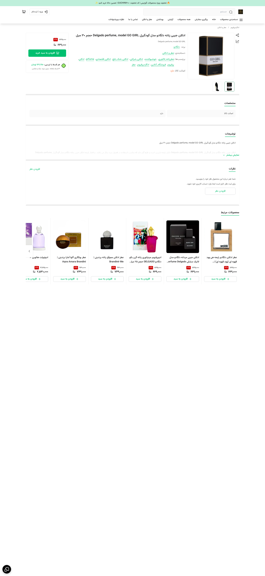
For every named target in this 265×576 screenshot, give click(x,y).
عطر (134, 65)
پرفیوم (171, 65)
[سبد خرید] (24, 12)
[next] (29, 251)
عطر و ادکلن (221, 27)
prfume (90, 59)
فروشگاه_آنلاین (158, 65)
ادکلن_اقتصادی (103, 59)
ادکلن (81, 59)
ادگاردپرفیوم (235, 27)
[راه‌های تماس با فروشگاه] (6, 569)
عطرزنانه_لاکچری (166, 59)
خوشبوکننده (151, 59)
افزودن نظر (34, 169)
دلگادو (177, 47)
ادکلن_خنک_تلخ (120, 59)
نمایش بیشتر (232, 155)
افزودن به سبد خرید (45, 53)
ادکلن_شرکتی (136, 59)
